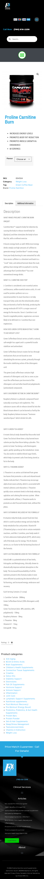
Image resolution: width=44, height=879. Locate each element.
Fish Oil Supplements (15, 684)
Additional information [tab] (25, 203)
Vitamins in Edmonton (15, 730)
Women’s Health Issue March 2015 (16, 833)
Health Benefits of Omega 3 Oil (15, 807)
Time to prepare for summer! (14, 830)
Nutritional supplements (16, 701)
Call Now (16, 29)
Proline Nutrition (16, 188)
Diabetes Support (14, 679)
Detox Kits (10, 676)
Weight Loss (11, 733)
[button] (36, 19)
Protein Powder (13, 718)
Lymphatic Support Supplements (20, 698)
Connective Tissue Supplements (20, 670)
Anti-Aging (10, 659)
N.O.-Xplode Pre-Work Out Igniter (16, 804)
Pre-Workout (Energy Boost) (18, 707)
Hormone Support (14, 687)
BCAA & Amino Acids (15, 662)
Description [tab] (9, 203)
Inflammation (11, 693)
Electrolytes (11, 681)
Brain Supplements (14, 664)
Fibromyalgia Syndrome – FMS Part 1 (17, 817)
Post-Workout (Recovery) (17, 704)
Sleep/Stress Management (17, 724)
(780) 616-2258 (22, 779)
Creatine (9, 673)
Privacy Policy (15, 873)
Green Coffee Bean (24, 185)
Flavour (10, 158)
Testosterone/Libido (15, 727)
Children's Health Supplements (19, 667)
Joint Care (10, 696)
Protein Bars (11, 715)
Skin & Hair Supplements (17, 721)
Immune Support (13, 690)
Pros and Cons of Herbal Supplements (17, 826)
